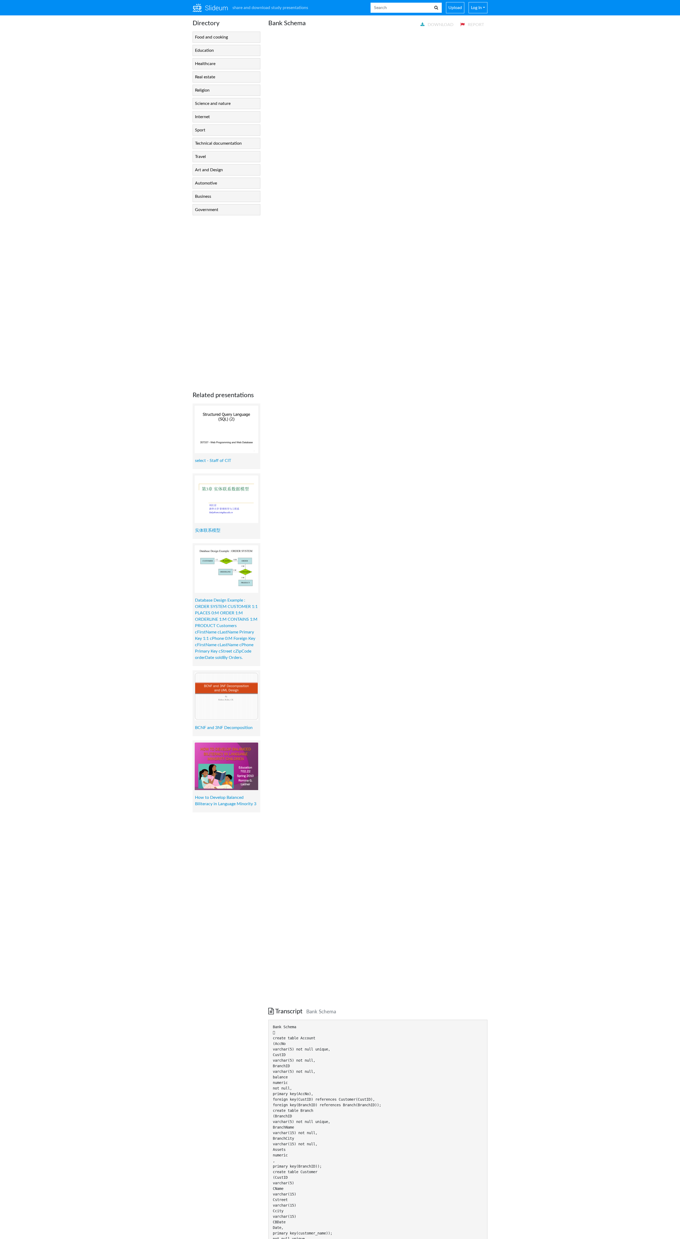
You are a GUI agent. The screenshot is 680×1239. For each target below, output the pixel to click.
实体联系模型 (207, 530)
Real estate (205, 77)
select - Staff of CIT (213, 460)
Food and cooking (211, 37)
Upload (455, 8)
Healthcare (205, 64)
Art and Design (209, 170)
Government (206, 210)
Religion (202, 90)
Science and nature (213, 103)
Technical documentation (218, 143)
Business (203, 196)
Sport (200, 130)
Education (204, 50)
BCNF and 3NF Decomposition (224, 728)
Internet (202, 117)
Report (475, 25)
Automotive (206, 183)
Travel (200, 157)
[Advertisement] (226, 299)
